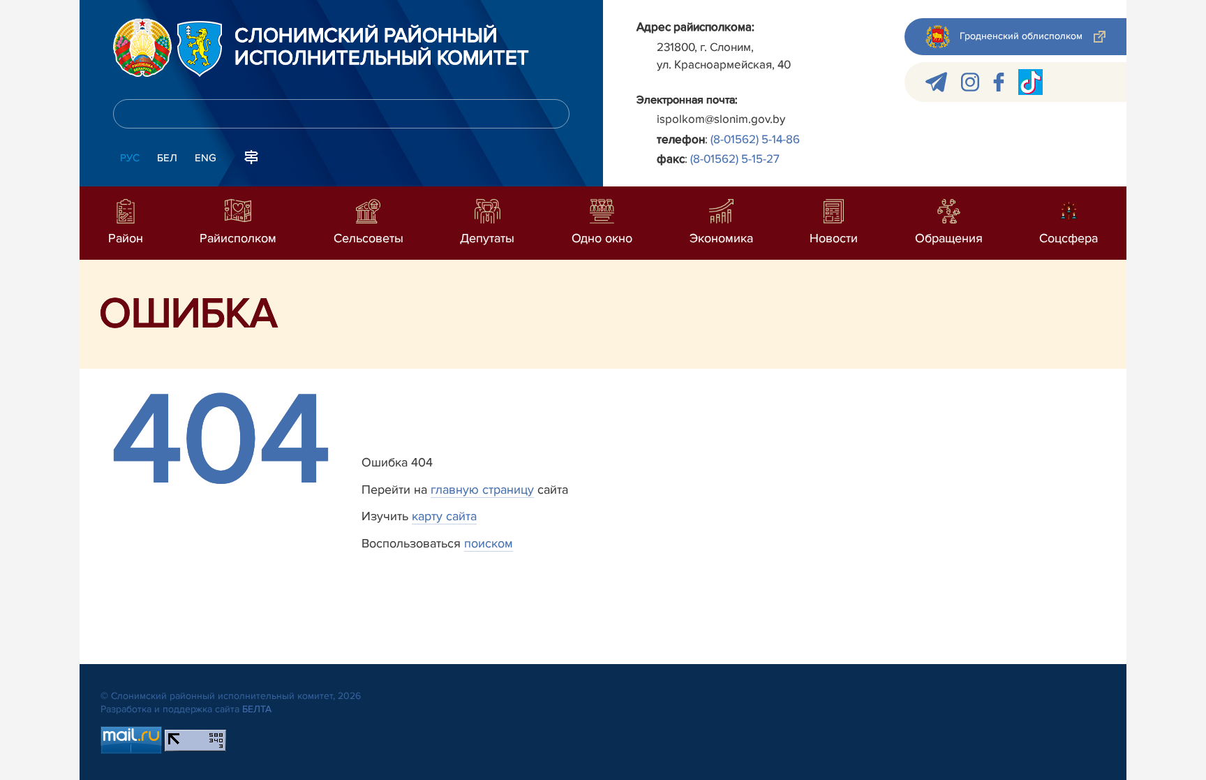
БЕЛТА (256, 709)
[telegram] (936, 82)
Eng (205, 158)
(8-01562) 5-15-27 (735, 159)
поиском (488, 543)
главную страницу (482, 489)
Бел (167, 158)
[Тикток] (1030, 82)
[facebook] (998, 82)
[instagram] (970, 82)
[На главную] (142, 47)
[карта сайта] (251, 156)
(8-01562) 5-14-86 (755, 139)
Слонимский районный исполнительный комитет (381, 47)
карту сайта (444, 516)
